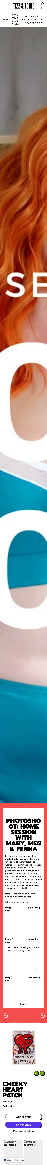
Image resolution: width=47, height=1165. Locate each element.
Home (5, 19)
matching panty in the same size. (24, 933)
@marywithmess (20, 977)
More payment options (23, 1131)
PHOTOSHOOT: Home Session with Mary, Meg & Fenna (33, 19)
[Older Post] (5, 1015)
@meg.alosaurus (19, 907)
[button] (42, 4)
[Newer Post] (42, 1015)
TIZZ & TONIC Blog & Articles (15, 19)
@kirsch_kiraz (20, 939)
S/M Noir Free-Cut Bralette (21, 930)
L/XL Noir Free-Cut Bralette (21, 969)
